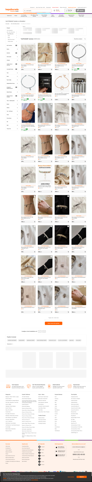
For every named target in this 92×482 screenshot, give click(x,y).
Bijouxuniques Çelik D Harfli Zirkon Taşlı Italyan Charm (44, 308)
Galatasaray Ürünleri (42, 421)
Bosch (56, 408)
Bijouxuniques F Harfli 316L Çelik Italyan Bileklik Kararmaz (44, 157)
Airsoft (7, 408)
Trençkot (47, 411)
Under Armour (57, 426)
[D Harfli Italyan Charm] (62, 265)
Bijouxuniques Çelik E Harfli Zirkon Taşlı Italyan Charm (78, 126)
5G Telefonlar (73, 421)
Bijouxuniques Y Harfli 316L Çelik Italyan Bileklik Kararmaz (61, 157)
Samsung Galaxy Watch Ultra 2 (76, 430)
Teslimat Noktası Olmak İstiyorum (28, 455)
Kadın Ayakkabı (41, 402)
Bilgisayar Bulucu (30, 435)
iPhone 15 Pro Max (31, 417)
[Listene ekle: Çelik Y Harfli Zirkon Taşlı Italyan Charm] (34, 226)
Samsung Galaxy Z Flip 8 (75, 428)
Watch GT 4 (24, 435)
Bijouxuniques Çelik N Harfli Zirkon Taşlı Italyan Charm (78, 187)
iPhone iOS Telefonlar (26, 406)
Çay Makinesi (14, 417)
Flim (9, 409)
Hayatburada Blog (25, 446)
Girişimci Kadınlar (55, 7)
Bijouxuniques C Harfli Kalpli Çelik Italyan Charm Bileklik (27, 278)
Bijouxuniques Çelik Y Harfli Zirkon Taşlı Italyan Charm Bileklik (44, 248)
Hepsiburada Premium (72, 7)
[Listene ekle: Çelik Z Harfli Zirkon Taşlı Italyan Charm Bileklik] (85, 226)
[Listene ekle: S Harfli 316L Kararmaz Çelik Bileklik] (85, 286)
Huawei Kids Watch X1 (75, 406)
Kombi (7, 398)
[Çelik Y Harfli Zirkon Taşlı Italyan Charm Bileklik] (45, 235)
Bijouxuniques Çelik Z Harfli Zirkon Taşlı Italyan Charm (44, 126)
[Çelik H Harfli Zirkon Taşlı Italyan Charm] (78, 145)
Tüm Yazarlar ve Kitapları (75, 398)
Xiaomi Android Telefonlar (26, 398)
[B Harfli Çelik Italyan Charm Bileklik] (78, 205)
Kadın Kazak (46, 396)
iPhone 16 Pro (24, 410)
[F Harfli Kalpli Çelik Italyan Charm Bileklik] (62, 175)
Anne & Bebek (13, 423)
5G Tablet (73, 419)
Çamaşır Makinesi (9, 400)
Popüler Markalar (74, 402)
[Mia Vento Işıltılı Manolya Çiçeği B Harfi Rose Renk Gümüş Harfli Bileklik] (62, 83)
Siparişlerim (32, 7)
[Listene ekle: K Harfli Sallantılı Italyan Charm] (85, 256)
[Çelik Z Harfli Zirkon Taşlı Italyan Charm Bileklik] (78, 235)
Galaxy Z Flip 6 (24, 432)
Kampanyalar (48, 7)
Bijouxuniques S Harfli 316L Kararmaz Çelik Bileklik (79, 308)
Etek (42, 411)
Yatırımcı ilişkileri (8, 450)
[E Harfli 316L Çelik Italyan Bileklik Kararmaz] (28, 205)
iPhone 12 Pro (28, 421)
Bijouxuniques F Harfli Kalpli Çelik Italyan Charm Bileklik (61, 187)
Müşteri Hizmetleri (63, 7)
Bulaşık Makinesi (16, 400)
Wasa (56, 428)
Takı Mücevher (8, 425)
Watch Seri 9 (29, 430)
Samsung (56, 398)
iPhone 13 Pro (28, 425)
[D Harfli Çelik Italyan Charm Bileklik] (28, 145)
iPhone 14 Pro (24, 414)
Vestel (56, 406)
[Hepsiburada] (12, 9)
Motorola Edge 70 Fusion (75, 417)
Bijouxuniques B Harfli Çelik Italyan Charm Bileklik (78, 218)
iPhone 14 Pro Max (31, 414)
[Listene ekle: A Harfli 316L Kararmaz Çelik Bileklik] (51, 196)
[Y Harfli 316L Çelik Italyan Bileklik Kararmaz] (62, 145)
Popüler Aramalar (74, 400)
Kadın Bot (44, 400)
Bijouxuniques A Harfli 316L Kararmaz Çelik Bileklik (45, 218)
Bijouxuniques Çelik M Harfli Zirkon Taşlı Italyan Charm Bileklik (44, 278)
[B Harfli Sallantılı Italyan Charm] (62, 295)
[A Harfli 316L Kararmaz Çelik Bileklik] (45, 205)
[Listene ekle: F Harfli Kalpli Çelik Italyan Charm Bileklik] (68, 166)
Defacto (56, 411)
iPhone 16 (23, 408)
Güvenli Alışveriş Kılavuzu (10, 459)
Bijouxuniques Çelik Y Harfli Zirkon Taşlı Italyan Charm (27, 248)
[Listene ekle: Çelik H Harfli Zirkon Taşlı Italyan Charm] (85, 136)
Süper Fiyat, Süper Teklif (40, 7)
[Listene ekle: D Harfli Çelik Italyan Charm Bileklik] (34, 136)
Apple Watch (29, 429)
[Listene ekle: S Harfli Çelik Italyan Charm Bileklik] (34, 44)
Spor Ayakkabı (41, 404)
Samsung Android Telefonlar (27, 400)
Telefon (14, 396)
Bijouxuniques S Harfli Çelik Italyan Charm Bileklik (27, 65)
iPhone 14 (24, 412)
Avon (56, 396)
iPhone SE (24, 419)
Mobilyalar (7, 415)
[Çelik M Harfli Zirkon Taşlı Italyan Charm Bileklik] (45, 265)
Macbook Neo (73, 411)
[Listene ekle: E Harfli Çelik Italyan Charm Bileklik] (68, 104)
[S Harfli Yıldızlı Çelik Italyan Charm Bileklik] (62, 235)
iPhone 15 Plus (28, 415)
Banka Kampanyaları (25, 459)
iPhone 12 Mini (24, 423)
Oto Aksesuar (12, 413)
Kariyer (7, 453)
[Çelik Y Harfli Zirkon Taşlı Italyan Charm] (28, 235)
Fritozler (10, 408)
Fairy (56, 423)
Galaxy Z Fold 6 (31, 432)
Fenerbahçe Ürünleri (42, 423)
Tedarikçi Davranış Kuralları (27, 451)
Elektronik (10, 421)
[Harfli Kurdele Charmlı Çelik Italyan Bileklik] (78, 83)
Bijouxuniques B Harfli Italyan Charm (27, 307)
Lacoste (56, 413)
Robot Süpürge (12, 406)
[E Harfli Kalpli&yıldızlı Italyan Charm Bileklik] (45, 53)
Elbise (45, 408)
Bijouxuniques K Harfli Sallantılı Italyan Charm (78, 278)
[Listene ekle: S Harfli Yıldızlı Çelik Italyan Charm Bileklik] (68, 226)
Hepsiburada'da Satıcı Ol (82, 7)
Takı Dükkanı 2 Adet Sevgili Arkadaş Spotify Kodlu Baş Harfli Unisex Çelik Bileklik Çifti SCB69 (44, 95)
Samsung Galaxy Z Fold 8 (75, 425)
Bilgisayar (7, 396)
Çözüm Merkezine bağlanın (78, 446)
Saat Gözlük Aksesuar (16, 425)
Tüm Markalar (57, 430)
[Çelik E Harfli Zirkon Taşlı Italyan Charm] (78, 113)
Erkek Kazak (40, 396)
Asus (56, 415)
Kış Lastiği (7, 413)
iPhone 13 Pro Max (25, 427)
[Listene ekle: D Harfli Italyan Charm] (68, 256)
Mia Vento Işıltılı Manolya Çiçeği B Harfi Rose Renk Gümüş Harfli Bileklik (62, 94)
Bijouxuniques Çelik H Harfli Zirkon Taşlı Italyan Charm (78, 157)
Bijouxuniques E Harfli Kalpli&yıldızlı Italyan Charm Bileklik (44, 65)
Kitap (6, 409)
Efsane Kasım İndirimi (75, 404)
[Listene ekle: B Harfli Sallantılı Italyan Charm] (68, 286)
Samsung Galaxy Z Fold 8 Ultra (76, 426)
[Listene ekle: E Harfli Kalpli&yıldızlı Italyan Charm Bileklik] (51, 44)
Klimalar (10, 398)
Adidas (56, 400)
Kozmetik (7, 419)
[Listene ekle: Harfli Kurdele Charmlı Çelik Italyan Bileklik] (85, 74)
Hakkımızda (8, 446)
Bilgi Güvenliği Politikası (10, 457)
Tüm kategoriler (10, 30)
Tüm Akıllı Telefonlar (25, 396)
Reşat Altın (12, 402)
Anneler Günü (8, 411)
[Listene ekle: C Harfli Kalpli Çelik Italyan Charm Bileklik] (34, 256)
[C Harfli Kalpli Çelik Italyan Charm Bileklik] (28, 265)
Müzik (11, 409)
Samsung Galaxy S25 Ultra (31, 401)
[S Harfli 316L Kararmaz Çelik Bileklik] (78, 295)
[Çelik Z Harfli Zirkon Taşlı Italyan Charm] (45, 113)
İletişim (7, 463)
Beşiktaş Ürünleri (41, 417)
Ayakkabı (46, 402)
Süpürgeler (7, 406)
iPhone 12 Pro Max (31, 423)
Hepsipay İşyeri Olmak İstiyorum (27, 450)
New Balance (57, 409)
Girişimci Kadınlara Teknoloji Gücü (28, 453)
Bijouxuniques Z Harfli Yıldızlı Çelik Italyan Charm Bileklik (61, 218)
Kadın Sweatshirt (46, 406)
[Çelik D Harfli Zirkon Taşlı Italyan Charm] (45, 295)
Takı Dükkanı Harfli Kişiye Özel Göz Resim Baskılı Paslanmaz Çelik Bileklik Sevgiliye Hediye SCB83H (28, 126)
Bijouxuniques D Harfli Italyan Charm (61, 277)
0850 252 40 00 (79, 454)
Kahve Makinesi (8, 417)
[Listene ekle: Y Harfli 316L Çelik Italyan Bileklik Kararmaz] (68, 136)
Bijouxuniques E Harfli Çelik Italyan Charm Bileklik (61, 126)
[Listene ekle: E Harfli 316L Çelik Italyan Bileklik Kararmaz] (34, 196)
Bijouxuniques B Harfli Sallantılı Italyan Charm (62, 308)
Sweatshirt (40, 406)
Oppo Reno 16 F (74, 423)
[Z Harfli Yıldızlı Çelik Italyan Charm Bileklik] (62, 205)
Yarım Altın (16, 402)
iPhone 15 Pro (24, 417)
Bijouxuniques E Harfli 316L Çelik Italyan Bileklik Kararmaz (27, 218)
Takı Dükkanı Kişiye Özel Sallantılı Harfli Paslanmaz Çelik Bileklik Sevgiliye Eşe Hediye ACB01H (78, 65)
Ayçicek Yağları (8, 404)
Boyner (56, 419)
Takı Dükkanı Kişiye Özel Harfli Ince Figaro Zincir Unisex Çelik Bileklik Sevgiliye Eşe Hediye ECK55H (27, 95)
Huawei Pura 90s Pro (75, 409)
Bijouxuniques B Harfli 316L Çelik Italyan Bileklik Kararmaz (61, 65)
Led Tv (7, 421)
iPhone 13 (24, 425)
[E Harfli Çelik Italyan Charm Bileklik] (62, 113)
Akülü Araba (8, 423)
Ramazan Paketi (9, 430)
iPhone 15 (23, 415)
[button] (28, 69)
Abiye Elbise (40, 409)
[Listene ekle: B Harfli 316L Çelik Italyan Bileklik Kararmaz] (68, 44)
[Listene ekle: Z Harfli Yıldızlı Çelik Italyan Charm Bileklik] (68, 196)
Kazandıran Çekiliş (74, 413)
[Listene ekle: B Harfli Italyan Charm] (34, 286)
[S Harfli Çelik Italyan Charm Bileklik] (28, 53)
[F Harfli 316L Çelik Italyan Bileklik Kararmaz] (45, 145)
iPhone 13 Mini (32, 427)
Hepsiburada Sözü (74, 396)
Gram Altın (7, 402)
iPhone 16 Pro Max (31, 410)
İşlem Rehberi (24, 461)
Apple (56, 404)
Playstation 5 (73, 415)
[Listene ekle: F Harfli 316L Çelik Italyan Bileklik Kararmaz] (51, 136)
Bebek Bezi (13, 428)
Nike (55, 402)
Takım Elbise (40, 408)
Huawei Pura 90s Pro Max (75, 408)
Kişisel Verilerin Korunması (10, 455)
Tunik (45, 411)
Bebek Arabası (8, 428)
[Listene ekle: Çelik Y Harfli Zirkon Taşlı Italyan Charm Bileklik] (51, 226)
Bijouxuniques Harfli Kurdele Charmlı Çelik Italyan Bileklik (78, 95)
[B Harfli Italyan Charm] (28, 295)
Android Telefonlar (25, 404)
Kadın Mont (45, 398)
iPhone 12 (23, 421)
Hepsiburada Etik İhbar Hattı (79, 459)
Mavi (56, 425)
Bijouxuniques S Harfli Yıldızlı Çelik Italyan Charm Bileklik (61, 248)
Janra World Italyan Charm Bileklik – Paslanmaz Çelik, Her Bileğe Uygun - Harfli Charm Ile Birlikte (44, 186)
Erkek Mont (40, 398)
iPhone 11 (28, 419)
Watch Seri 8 (24, 430)
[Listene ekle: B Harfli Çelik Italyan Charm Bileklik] (85, 196)
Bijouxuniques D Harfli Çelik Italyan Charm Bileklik (27, 157)
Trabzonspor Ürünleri (42, 419)
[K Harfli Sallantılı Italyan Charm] (78, 265)
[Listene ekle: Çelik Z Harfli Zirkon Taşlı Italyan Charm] (51, 104)
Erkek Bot (40, 400)
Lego (56, 417)
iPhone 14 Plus (29, 412)
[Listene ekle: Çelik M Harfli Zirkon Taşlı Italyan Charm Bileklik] (51, 256)
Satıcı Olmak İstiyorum (26, 448)
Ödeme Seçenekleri (25, 457)
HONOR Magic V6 (74, 432)
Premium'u (13, 11)
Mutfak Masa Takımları (14, 415)
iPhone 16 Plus (28, 408)
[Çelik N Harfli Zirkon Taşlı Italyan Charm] (78, 175)
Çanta (39, 411)
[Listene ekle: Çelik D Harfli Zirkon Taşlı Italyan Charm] (51, 286)
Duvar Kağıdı (8, 426)
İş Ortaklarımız (8, 448)
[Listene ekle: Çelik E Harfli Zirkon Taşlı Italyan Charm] (85, 104)
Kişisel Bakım (12, 419)
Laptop (17, 396)
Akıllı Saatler (24, 429)
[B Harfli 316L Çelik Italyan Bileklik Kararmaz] (62, 53)
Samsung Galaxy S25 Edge (27, 402)
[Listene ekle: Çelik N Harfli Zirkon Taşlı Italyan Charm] (85, 166)
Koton (56, 421)
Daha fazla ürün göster (53, 323)
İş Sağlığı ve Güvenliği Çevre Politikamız (13, 461)
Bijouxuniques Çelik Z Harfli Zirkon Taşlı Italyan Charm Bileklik (78, 248)
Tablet (11, 396)
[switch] (16, 45)
